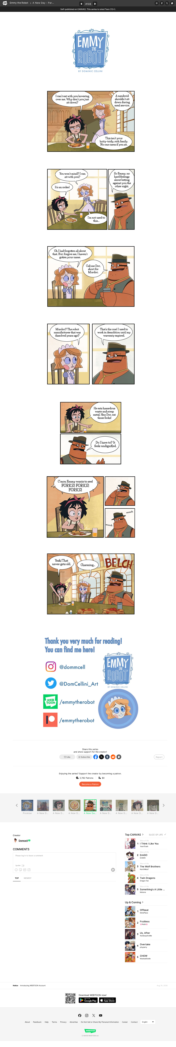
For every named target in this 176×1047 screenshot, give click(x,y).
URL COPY (172, 3)
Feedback (37, 1022)
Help (47, 1022)
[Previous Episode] (81, 4)
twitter (93, 1015)
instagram (86, 1015)
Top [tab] (17, 878)
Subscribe (157, 3)
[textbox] (64, 858)
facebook (79, 1015)
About (27, 1022)
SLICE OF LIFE (156, 835)
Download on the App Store (107, 1000)
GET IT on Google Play (88, 1000)
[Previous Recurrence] (17, 805)
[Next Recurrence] (164, 805)
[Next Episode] (95, 4)
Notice (15, 985)
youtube (100, 1015)
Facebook (162, 3)
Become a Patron (90, 784)
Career (125, 1022)
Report (159, 757)
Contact (134, 1022)
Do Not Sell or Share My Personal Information (100, 1022)
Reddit (113, 756)
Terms (54, 1022)
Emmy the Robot (19, 2)
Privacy (63, 1022)
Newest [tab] (27, 878)
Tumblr (107, 756)
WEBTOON (5, 3)
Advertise (74, 1022)
